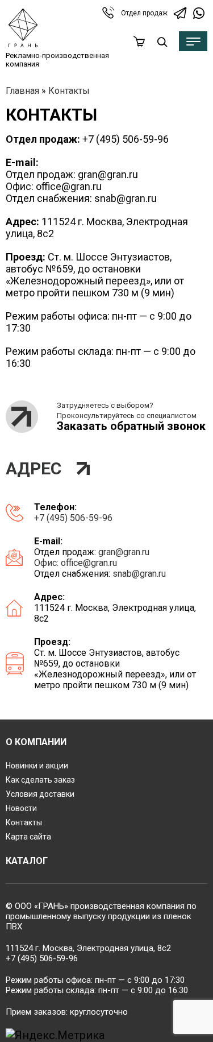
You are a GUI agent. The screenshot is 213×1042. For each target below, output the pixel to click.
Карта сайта (28, 836)
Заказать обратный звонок (131, 426)
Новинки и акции (37, 765)
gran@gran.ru (108, 174)
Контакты (24, 822)
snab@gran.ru (125, 198)
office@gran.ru (69, 186)
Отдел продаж (144, 13)
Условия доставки (40, 794)
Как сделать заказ (40, 779)
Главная (22, 90)
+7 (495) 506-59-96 (125, 139)
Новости (21, 808)
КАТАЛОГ (27, 860)
